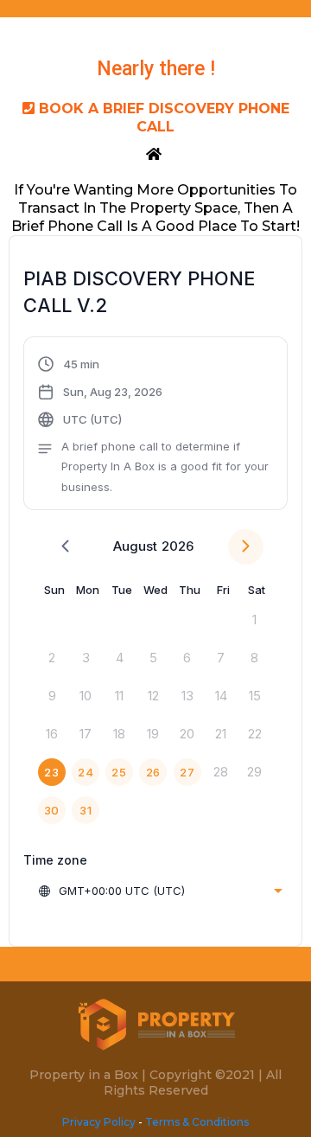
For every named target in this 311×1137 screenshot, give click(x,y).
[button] (155, 425)
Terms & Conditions (197, 1121)
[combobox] (159, 890)
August (135, 546)
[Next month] (245, 547)
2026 (178, 546)
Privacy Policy (99, 1121)
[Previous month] (65, 547)
